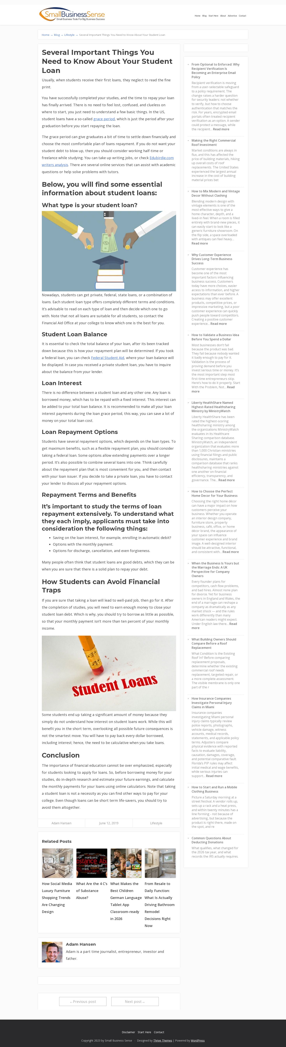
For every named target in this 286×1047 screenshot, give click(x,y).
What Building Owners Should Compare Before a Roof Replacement (214, 643)
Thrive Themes (162, 1040)
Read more (221, 129)
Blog (204, 16)
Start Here (213, 16)
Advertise (232, 16)
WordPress (198, 1040)
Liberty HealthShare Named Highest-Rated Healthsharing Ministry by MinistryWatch (213, 406)
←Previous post (82, 1001)
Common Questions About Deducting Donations (211, 840)
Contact (242, 16)
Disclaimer (128, 1032)
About (223, 16)
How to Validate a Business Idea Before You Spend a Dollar (215, 337)
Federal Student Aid (107, 357)
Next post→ (135, 1001)
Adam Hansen (61, 823)
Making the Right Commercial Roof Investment (214, 142)
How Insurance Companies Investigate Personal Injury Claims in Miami (212, 702)
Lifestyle (156, 823)
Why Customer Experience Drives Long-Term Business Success (212, 259)
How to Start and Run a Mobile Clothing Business (214, 789)
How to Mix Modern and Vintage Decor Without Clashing (216, 193)
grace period (104, 119)
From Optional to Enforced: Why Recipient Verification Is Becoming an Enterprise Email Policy (216, 70)
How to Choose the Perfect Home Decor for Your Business (215, 493)
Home (197, 16)
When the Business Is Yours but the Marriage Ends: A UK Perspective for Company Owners (215, 569)
